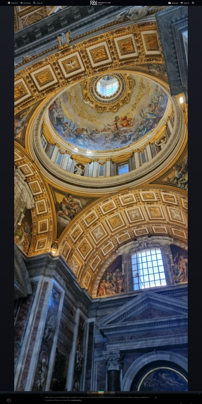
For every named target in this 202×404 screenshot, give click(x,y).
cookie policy (76, 400)
